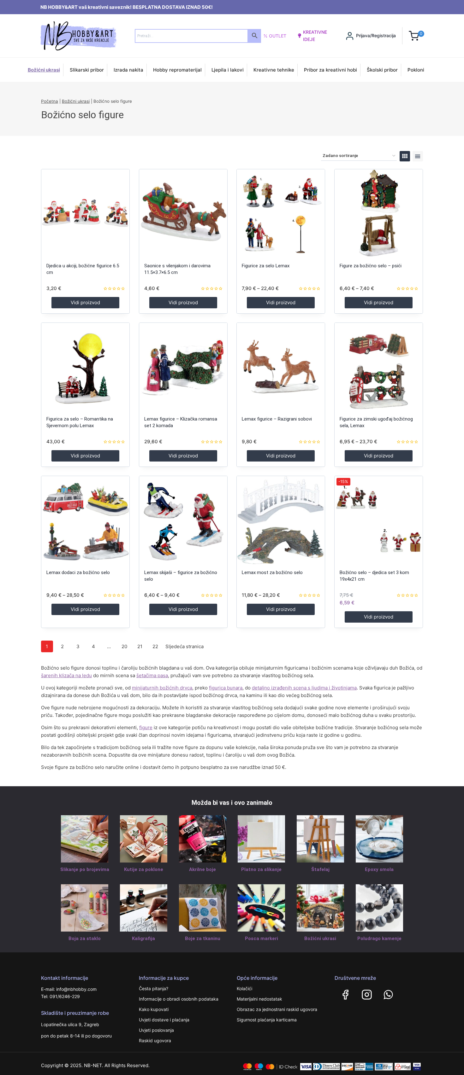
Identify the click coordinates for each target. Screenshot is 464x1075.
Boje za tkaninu (202, 938)
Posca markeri (261, 938)
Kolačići (244, 988)
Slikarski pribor (87, 70)
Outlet (277, 35)
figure (145, 727)
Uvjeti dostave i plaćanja (164, 1019)
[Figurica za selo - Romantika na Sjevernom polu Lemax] (85, 367)
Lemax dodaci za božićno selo (78, 572)
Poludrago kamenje (379, 938)
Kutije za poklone (143, 869)
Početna (49, 101)
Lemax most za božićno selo (272, 572)
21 (139, 646)
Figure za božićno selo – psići (371, 266)
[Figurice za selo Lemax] (281, 213)
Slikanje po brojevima (84, 869)
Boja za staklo (84, 938)
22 (155, 646)
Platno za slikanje (261, 869)
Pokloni (415, 70)
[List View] (418, 156)
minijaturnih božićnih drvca (162, 688)
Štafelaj (320, 869)
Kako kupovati (154, 1009)
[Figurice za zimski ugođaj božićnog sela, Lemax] (379, 367)
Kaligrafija (143, 938)
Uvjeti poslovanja (156, 1030)
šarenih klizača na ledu (66, 675)
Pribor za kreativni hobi (330, 70)
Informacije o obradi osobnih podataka (178, 999)
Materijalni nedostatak (259, 999)
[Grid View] (405, 156)
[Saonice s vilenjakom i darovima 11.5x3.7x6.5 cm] (183, 213)
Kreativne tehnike (273, 70)
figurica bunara (225, 688)
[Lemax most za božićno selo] (281, 520)
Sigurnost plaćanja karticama (267, 1019)
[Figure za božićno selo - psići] (379, 213)
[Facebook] (345, 994)
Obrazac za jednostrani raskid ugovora (277, 1009)
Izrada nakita (128, 70)
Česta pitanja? (153, 988)
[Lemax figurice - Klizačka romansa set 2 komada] (183, 367)
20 (124, 646)
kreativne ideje (315, 35)
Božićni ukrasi (44, 70)
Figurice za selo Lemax (265, 266)
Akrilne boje (202, 869)
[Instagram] (367, 994)
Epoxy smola (379, 869)
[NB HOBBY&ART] (78, 36)
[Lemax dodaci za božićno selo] (85, 520)
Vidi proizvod (85, 302)
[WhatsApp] (388, 994)
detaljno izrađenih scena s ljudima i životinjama (304, 688)
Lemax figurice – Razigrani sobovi (277, 419)
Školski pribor (382, 70)
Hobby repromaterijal (177, 70)
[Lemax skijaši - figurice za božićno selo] (183, 520)
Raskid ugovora (155, 1040)
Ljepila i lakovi (227, 70)
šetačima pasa (152, 675)
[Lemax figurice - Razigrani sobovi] (281, 367)
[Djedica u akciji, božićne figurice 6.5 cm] (85, 213)
